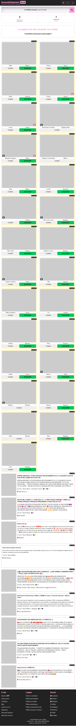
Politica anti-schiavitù (32, 699)
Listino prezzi (5, 699)
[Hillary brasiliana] (19, 300)
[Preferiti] (63, 2)
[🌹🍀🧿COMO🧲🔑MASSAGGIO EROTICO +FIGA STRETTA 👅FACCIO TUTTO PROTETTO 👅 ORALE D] (19, 362)
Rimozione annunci (7, 715)
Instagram (55, 707)
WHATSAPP (27, 68)
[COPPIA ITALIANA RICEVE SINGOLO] (57, 331)
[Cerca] (68, 2)
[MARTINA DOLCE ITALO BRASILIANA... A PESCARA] (19, 393)
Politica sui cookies (31, 701)
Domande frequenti (7, 713)
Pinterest (54, 710)
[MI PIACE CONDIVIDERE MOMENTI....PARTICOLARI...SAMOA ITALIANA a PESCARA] (57, 393)
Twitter (54, 704)
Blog (2, 704)
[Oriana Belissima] (57, 53)
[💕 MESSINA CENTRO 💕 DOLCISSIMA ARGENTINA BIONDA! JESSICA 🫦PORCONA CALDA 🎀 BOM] (19, 331)
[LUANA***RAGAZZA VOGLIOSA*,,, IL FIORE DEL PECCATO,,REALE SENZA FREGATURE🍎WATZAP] (19, 115)
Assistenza (4, 710)
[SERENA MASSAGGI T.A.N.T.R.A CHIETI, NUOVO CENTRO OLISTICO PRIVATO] (57, 362)
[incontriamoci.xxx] (13, 3)
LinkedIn (54, 715)
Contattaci (4, 701)
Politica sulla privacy (32, 704)
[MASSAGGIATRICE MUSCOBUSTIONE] (19, 454)
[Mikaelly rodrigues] (19, 146)
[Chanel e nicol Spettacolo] (57, 238)
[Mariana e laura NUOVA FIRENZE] (19, 238)
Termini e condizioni (31, 696)
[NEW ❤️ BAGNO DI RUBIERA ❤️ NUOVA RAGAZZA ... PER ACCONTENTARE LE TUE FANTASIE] (57, 115)
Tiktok (53, 713)
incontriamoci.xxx (36, 719)
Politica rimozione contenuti (34, 710)
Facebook (55, 696)
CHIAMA (10, 68)
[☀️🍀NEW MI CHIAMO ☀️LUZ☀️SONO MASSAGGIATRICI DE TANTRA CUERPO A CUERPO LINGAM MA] (57, 300)
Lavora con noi (5, 707)
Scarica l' (5, 696)
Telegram (54, 701)
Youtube (54, 699)
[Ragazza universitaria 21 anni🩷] (57, 146)
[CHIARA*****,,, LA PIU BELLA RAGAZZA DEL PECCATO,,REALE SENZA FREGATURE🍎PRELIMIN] (57, 84)
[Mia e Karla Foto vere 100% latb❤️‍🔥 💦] (19, 269)
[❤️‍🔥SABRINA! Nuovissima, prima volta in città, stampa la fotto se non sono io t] (57, 177)
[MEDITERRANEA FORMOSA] (19, 424)
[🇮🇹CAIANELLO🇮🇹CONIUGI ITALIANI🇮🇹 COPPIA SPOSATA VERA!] (57, 269)
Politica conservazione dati (33, 707)
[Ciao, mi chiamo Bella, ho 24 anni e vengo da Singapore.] (19, 53)
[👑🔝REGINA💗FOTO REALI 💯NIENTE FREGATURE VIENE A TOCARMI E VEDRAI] (19, 84)
